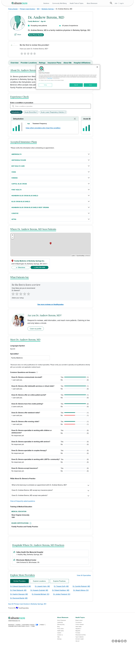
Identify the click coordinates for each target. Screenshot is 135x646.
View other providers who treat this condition (43, 128)
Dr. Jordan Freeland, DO (61, 594)
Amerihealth (16, 154)
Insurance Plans (54, 62)
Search (111, 3)
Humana (14, 178)
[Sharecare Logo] (19, 3)
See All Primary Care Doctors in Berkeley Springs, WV (27, 604)
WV (38, 9)
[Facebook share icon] (113, 641)
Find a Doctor (13, 9)
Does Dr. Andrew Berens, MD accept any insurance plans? (32, 490)
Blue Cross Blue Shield (20, 201)
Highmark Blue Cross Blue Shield (24, 196)
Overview (14, 62)
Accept (90, 84)
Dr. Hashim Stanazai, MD (19, 594)
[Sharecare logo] (30, 618)
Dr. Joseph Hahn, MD (42, 586)
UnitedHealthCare (18, 160)
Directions (21, 267)
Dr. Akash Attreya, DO (81, 590)
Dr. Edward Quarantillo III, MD (20, 586)
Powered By (12, 608)
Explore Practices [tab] (59, 581)
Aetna (13, 219)
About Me (67, 62)
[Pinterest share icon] (125, 641)
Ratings (42, 62)
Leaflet (73, 255)
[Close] (97, 67)
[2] (24, 53)
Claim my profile (35, 328)
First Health (16, 190)
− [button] (12, 237)
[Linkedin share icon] (119, 641)
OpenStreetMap (80, 255)
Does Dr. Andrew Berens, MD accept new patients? (30, 495)
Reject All (76, 84)
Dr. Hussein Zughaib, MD (39, 590)
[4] (31, 53)
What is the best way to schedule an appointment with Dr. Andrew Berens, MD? (39, 485)
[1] (21, 53)
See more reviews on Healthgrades (50, 304)
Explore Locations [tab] (39, 581)
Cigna (13, 172)
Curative (14, 213)
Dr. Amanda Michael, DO (40, 594)
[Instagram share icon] (116, 641)
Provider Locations (29, 62)
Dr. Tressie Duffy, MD (61, 586)
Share (19, 34)
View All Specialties (84, 575)
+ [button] (12, 235)
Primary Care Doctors (27, 9)
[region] (68, 77)
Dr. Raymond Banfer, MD (19, 598)
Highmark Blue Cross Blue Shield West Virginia (30, 207)
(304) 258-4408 (40, 267)
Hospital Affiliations (82, 62)
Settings (45, 84)
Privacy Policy (49, 78)
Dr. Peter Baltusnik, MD (18, 590)
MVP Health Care (18, 166)
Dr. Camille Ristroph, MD (81, 586)
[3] (28, 53)
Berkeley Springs (48, 9)
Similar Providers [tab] (19, 581)
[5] (34, 53)
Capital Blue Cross (19, 184)
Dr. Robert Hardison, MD (60, 590)
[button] (36, 372)
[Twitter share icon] (122, 641)
